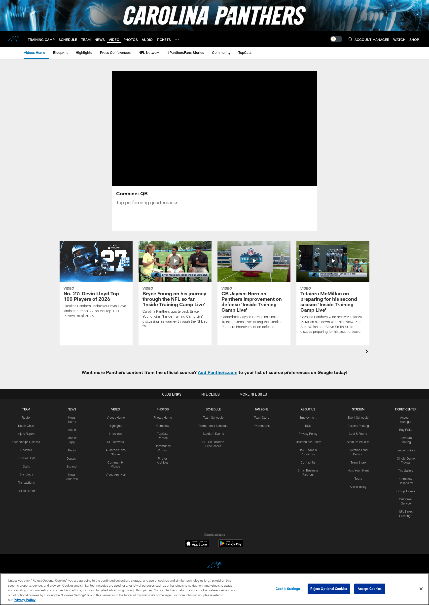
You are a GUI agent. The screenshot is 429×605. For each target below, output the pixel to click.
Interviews (115, 433)
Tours (358, 478)
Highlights (115, 425)
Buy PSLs (405, 429)
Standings (26, 474)
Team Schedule (213, 417)
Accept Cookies (370, 589)
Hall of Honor (26, 490)
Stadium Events (213, 433)
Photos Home (162, 417)
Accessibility (358, 486)
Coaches (26, 450)
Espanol (72, 466)
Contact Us (308, 462)
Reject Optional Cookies (328, 589)
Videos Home (116, 417)
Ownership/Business (26, 441)
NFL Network (115, 441)
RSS (308, 425)
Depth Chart (26, 425)
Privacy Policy (308, 433)
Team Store (261, 417)
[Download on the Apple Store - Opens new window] (196, 544)
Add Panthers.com (217, 372)
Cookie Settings (288, 589)
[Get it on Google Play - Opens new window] (231, 546)
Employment (308, 417)
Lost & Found (358, 433)
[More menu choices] (177, 39)
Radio (72, 450)
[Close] (421, 588)
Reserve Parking (358, 425)
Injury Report (26, 433)
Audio (72, 429)
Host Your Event (358, 470)
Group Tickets (405, 491)
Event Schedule (358, 417)
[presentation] (367, 352)
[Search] (351, 39)
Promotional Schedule (213, 425)
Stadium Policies (358, 441)
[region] (214, 589)
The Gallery (405, 470)
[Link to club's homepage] (14, 39)
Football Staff (26, 458)
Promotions (262, 425)
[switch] (336, 39)
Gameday (162, 425)
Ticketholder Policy (308, 441)
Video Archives (116, 474)
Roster (26, 417)
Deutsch (72, 458)
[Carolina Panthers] (214, 566)
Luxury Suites (406, 450)
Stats (26, 466)
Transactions (26, 482)
